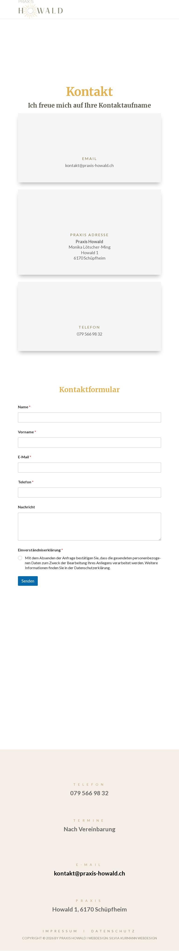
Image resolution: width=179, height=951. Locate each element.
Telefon (26, 482)
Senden (27, 581)
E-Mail (24, 457)
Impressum (60, 931)
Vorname (27, 432)
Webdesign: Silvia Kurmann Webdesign (122, 938)
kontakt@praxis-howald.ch (89, 873)
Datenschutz (113, 931)
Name (24, 407)
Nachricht (26, 507)
